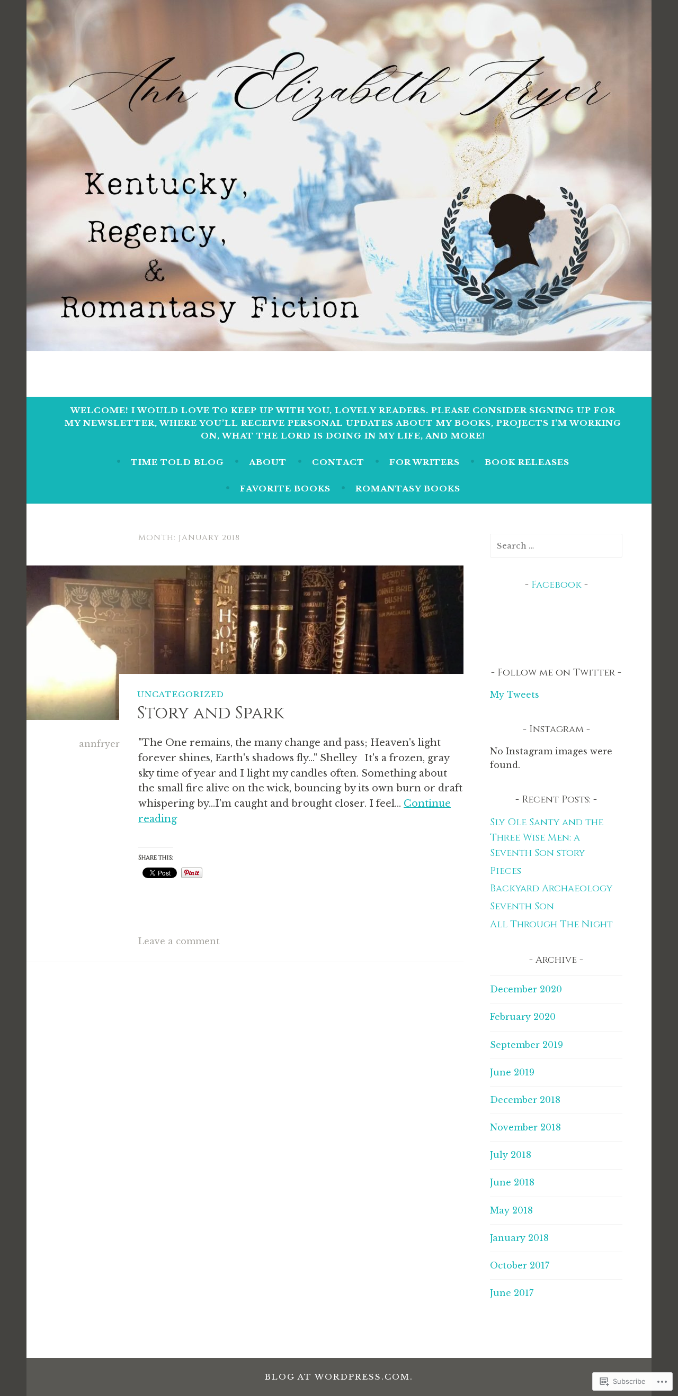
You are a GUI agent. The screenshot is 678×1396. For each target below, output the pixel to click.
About (268, 462)
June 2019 (512, 1072)
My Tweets (514, 694)
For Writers (424, 462)
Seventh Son (522, 906)
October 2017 (519, 1265)
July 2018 (510, 1154)
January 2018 (519, 1238)
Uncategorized (180, 694)
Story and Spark (210, 713)
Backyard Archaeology (551, 888)
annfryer (99, 743)
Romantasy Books (407, 488)
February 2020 (523, 1016)
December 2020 (526, 989)
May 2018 (511, 1210)
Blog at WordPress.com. (339, 1377)
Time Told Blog (177, 462)
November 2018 (525, 1127)
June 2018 (512, 1182)
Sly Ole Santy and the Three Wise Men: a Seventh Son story (546, 838)
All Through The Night (551, 924)
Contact (338, 462)
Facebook (556, 584)
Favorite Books (285, 488)
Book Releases (527, 462)
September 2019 (526, 1044)
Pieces (505, 871)
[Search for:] (556, 545)
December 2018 (525, 1099)
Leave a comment (179, 941)
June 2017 (511, 1293)
